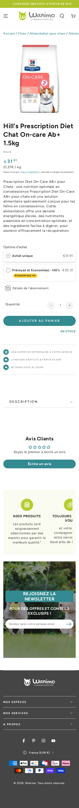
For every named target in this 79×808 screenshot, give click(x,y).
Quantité (12, 304)
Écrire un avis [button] (39, 464)
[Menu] (5, 16)
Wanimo (30, 783)
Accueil (9, 33)
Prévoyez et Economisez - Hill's (36, 272)
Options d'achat (15, 247)
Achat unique (22, 256)
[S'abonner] (69, 624)
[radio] (8, 255)
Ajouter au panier (39, 321)
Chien (22, 33)
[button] (62, 16)
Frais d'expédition (30, 172)
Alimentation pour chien (48, 33)
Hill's (7, 152)
